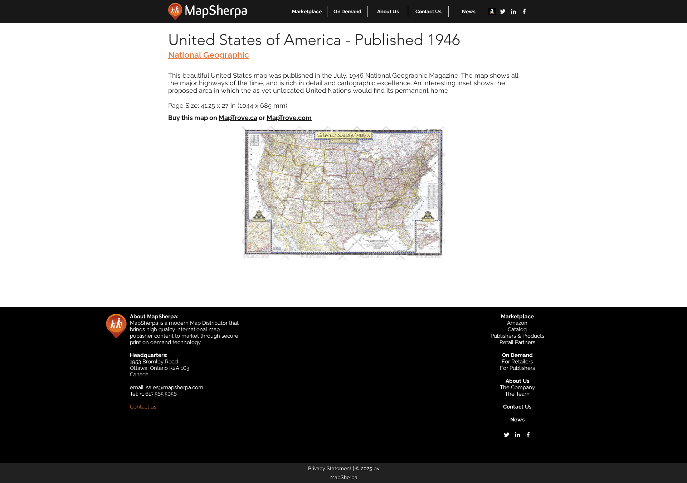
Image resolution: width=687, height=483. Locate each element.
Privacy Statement (329, 468)
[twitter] (502, 11)
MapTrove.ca (238, 117)
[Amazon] (492, 11)
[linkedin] (513, 11)
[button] (307, 11)
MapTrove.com (289, 117)
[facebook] (524, 11)
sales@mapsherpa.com (174, 387)
